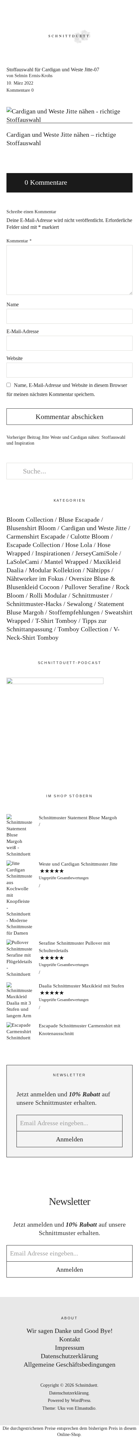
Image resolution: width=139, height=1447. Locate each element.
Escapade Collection (33, 544)
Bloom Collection (29, 519)
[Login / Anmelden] (112, 13)
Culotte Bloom (89, 536)
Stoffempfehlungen (74, 612)
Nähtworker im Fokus (35, 578)
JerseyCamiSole (96, 553)
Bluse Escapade (79, 519)
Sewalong (79, 603)
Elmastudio (85, 1408)
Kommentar (19, 241)
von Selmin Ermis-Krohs (29, 75)
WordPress (80, 1400)
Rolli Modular (48, 595)
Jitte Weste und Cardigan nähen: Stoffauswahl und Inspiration (65, 440)
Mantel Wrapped (66, 561)
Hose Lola (78, 544)
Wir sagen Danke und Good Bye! (70, 1330)
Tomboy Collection (83, 629)
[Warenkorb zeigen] (130, 13)
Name (12, 304)
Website (14, 358)
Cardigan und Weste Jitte (94, 527)
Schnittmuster (90, 595)
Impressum (69, 1347)
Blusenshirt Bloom (31, 527)
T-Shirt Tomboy (56, 620)
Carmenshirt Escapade (35, 536)
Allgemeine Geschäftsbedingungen (69, 1364)
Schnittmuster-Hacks (34, 603)
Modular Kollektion (55, 570)
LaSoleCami (22, 561)
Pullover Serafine (88, 586)
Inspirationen (52, 553)
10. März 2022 (19, 83)
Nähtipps (98, 570)
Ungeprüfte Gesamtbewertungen (64, 878)
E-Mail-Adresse (22, 331)
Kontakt (69, 1339)
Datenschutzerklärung (69, 1355)
